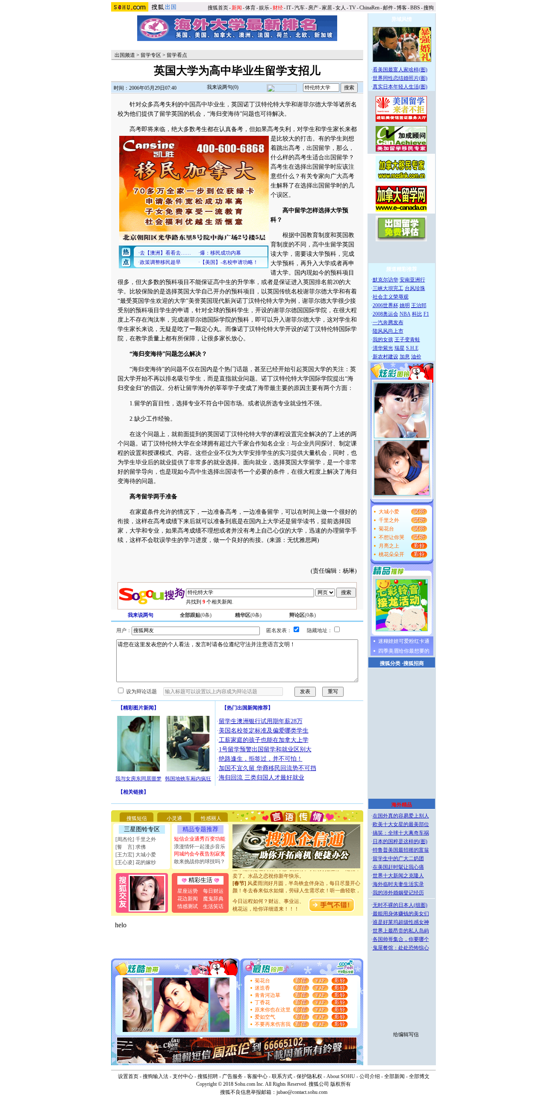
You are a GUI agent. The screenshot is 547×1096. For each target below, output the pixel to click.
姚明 (405, 305)
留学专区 (151, 55)
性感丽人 (211, 818)
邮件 (388, 8)
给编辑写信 (406, 1034)
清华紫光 (383, 348)
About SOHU (340, 1076)
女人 (340, 8)
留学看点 (177, 55)
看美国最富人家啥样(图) (400, 70)
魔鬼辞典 (213, 899)
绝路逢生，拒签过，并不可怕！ (261, 759)
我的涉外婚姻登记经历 (398, 893)
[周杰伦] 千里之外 (135, 839)
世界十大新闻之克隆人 (398, 876)
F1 (426, 314)
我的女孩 (383, 340)
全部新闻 (394, 1076)
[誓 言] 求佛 (130, 847)
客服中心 (257, 1076)
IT (288, 8)
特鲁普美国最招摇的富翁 (401, 850)
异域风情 (401, 19)
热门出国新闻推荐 (247, 708)
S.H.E (412, 348)
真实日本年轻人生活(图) (400, 87)
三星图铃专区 (142, 829)
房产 (313, 8)
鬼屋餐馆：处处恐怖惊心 (401, 948)
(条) (196, 615)
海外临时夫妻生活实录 (398, 884)
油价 (416, 357)
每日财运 (213, 891)
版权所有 (340, 1084)
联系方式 (282, 1076)
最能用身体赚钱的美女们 (401, 914)
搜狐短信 (136, 818)
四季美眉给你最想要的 (403, 651)
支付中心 (183, 1076)
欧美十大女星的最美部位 (401, 824)
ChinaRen (369, 8)
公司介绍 (369, 1076)
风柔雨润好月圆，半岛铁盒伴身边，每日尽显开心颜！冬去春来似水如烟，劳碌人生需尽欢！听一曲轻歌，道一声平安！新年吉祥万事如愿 (296, 885)
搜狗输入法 (155, 1076)
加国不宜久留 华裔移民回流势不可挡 (267, 768)
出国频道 (125, 55)
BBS (415, 8)
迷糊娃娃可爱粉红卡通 (403, 641)
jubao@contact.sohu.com (301, 1092)
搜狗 (429, 8)
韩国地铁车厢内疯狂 (188, 779)
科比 (417, 314)
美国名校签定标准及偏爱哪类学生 (264, 730)
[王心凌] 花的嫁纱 (135, 862)
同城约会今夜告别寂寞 (199, 854)
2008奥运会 (385, 314)
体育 (250, 8)
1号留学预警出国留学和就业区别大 (265, 749)
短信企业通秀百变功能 (199, 839)
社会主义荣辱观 (391, 297)
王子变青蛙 (407, 340)
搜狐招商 (413, 663)
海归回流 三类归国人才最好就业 (261, 777)
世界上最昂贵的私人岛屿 (401, 931)
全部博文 (419, 1076)
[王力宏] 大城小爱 (135, 855)
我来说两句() (222, 87)
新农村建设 (385, 357)
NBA (405, 314)
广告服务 (232, 1076)
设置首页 (128, 1076)
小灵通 (174, 818)
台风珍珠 (415, 288)
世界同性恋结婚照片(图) (400, 78)
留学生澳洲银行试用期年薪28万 (261, 721)
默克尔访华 (385, 280)
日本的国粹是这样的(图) (400, 841)
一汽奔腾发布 (388, 322)
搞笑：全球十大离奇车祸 (401, 833)
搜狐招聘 (207, 1076)
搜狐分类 (390, 663)
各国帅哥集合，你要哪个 (401, 939)
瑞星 (399, 348)
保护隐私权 (309, 1076)
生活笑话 (213, 906)
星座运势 (187, 891)
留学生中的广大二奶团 (398, 859)
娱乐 (264, 8)
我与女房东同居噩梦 (138, 779)
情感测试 (187, 906)
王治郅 (418, 305)
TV (352, 8)
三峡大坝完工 (388, 288)
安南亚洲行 (412, 280)
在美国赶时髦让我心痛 (398, 867)
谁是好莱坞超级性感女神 (401, 922)
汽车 (299, 8)
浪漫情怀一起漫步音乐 (199, 847)
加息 (405, 357)
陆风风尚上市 (388, 331)
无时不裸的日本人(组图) (400, 905)
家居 (327, 8)
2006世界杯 (385, 305)
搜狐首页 (218, 8)
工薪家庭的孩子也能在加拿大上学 (264, 740)
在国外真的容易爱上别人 (401, 816)
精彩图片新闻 (138, 708)
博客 (402, 8)
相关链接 (133, 792)
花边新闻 (187, 899)
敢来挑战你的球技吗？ (199, 861)
